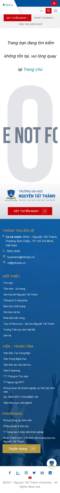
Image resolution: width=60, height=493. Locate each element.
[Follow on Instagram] (26, 473)
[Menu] (56, 11)
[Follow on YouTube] (30, 478)
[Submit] (48, 11)
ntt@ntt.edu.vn (16, 263)
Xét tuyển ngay (16, 18)
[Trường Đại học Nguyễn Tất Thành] (7, 5)
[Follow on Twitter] (34, 473)
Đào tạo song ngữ (30, 24)
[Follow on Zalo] (18, 473)
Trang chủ (32, 69)
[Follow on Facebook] (9, 473)
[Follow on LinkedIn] (50, 473)
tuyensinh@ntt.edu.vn (21, 257)
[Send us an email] (42, 473)
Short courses (43, 18)
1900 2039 (13, 251)
